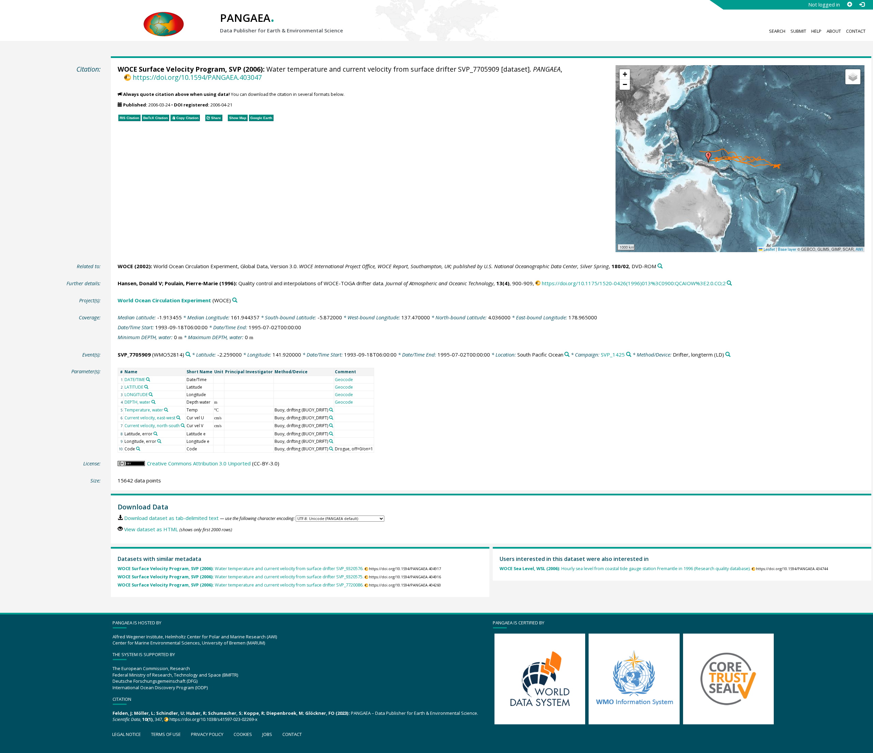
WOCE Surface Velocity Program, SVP (179, 69)
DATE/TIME (134, 379)
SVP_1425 (613, 354)
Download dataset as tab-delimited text (171, 518)
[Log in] (862, 4)
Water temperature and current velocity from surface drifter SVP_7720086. (241, 585)
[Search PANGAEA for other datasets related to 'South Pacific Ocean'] (566, 354)
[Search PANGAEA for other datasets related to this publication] (660, 266)
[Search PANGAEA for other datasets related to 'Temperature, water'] (166, 410)
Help (816, 31)
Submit (798, 31)
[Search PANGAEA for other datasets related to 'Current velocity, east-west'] (178, 418)
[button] (708, 157)
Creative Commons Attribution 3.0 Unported (199, 463)
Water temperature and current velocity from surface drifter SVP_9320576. (241, 568)
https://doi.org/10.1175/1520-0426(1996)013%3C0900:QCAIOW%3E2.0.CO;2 (634, 283)
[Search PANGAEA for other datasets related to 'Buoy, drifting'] (331, 410)
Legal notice (126, 734)
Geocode (344, 379)
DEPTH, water (137, 402)
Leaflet (769, 249)
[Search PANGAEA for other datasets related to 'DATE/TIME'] (148, 379)
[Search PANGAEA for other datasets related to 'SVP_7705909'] (188, 354)
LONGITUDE (136, 394)
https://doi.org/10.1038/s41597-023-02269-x (213, 719)
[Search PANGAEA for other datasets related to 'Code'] (138, 449)
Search (777, 31)
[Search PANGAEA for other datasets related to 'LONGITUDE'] (151, 394)
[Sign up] (849, 4)
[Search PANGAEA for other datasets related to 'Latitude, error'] (155, 434)
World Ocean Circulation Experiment (164, 300)
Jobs (267, 734)
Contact (855, 31)
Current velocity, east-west (149, 418)
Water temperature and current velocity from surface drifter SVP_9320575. (241, 577)
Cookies (243, 734)
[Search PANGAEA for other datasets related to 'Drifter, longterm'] (727, 354)
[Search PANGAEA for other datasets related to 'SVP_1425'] (628, 354)
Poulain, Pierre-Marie (191, 283)
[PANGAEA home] (164, 17)
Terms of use (166, 734)
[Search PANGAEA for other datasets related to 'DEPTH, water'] (153, 402)
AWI (859, 249)
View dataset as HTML (151, 529)
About (834, 31)
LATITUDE (133, 387)
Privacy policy (207, 734)
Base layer (787, 249)
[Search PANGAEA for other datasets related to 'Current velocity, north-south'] (183, 425)
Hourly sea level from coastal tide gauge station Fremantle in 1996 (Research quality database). (625, 568)
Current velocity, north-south (152, 426)
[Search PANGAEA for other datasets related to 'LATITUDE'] (146, 387)
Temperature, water (143, 410)
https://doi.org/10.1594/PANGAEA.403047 (197, 77)
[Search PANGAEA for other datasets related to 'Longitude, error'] (159, 441)
